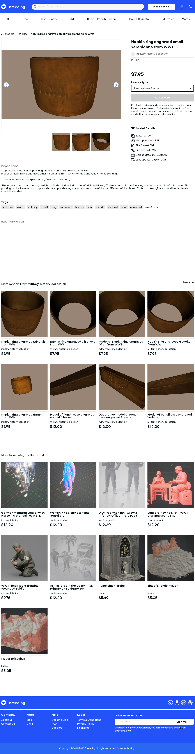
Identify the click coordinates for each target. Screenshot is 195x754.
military (32, 207)
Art (72, 19)
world (20, 207)
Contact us (8, 724)
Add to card (162, 97)
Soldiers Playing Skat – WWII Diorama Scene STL (167, 514)
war (90, 207)
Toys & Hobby (49, 19)
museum (65, 207)
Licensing (83, 728)
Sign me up (181, 722)
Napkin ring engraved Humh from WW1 (21, 416)
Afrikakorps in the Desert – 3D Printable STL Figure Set (71, 587)
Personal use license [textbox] (146, 88)
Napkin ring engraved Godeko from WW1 (168, 343)
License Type (139, 82)
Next (116, 84)
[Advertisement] (92, 252)
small (44, 207)
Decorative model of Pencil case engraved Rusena (118, 416)
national (113, 207)
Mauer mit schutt (14, 659)
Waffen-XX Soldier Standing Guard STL (70, 514)
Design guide (60, 720)
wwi (124, 207)
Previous (6, 84)
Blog (29, 720)
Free (25, 19)
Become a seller (161, 6)
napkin (100, 207)
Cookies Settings (126, 748)
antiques (7, 207)
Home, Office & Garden (101, 19)
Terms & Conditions (89, 720)
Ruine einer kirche (112, 586)
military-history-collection (152, 53)
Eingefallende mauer (162, 586)
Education (168, 19)
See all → (188, 282)
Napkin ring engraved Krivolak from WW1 (23, 343)
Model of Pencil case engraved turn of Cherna (72, 416)
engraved (136, 207)
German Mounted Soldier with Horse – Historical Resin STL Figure (23, 514)
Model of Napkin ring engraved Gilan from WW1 (121, 343)
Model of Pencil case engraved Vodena (169, 416)
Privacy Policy (85, 724)
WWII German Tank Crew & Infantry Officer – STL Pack (118, 514)
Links (30, 724)
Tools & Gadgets (139, 19)
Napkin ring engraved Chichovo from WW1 (73, 343)
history (79, 207)
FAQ (54, 724)
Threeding (13, 6)
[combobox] (162, 88)
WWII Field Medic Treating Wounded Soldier (20, 587)
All (8, 19)
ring (54, 207)
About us (6, 720)
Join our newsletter (129, 715)
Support (57, 728)
